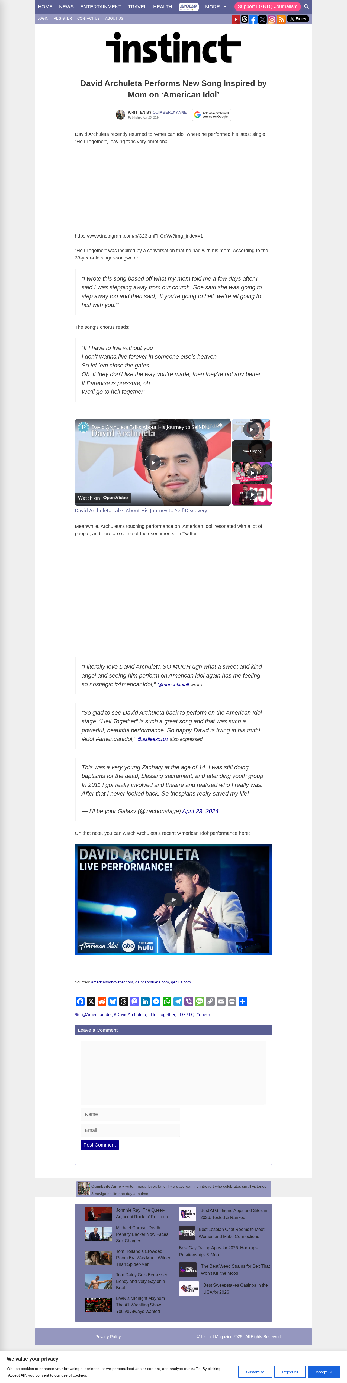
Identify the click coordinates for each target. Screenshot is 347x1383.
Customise (255, 1372)
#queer (203, 1014)
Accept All (324, 1372)
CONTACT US (88, 19)
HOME (45, 6)
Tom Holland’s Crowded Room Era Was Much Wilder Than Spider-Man (143, 1258)
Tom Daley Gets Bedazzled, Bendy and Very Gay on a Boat (142, 1281)
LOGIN (42, 19)
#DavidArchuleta (130, 1014)
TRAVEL (137, 6)
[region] (173, 1367)
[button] (173, 899)
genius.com (181, 982)
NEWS (66, 6)
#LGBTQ (185, 1014)
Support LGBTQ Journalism (268, 6)
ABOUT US (114, 19)
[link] (83, 427)
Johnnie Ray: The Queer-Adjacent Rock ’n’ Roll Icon (142, 1213)
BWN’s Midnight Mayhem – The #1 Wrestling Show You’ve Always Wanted (142, 1305)
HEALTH (162, 6)
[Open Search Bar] (306, 6)
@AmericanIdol (97, 1014)
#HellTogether (161, 1014)
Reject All (290, 1372)
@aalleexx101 (152, 739)
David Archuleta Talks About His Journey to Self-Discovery (152, 427)
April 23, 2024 (200, 811)
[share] (220, 424)
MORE (212, 6)
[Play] (252, 472)
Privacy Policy (108, 1336)
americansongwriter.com (112, 982)
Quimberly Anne (170, 112)
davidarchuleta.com (152, 982)
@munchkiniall (173, 684)
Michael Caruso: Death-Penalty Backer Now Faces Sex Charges (142, 1234)
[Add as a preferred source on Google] (212, 114)
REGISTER (63, 19)
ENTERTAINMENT (100, 6)
